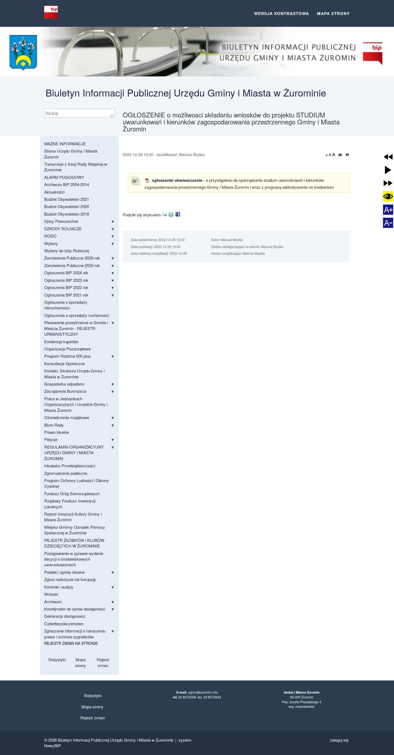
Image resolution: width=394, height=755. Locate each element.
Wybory (51, 243)
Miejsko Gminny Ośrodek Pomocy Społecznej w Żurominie (74, 529)
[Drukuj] (340, 155)
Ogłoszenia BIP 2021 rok (66, 295)
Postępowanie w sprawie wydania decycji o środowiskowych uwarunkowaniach (73, 559)
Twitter (172, 214)
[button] (388, 157)
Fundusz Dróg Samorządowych (72, 493)
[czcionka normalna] (330, 154)
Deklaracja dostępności (64, 616)
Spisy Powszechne (61, 221)
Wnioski (51, 594)
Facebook (178, 214)
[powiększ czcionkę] (333, 154)
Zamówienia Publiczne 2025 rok (72, 265)
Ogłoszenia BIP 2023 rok (66, 280)
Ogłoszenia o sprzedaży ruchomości (76, 315)
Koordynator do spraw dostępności (74, 609)
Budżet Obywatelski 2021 (66, 199)
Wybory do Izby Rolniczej (66, 250)
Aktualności (54, 192)
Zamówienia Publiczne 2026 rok (72, 258)
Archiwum (53, 601)
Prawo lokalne (56, 432)
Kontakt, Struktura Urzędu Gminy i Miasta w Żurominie (74, 373)
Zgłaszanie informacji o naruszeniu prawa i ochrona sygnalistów (74, 633)
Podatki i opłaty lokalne (64, 572)
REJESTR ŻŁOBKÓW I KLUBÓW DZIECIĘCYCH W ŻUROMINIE (74, 543)
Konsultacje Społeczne (64, 363)
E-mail (165, 214)
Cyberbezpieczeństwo (63, 623)
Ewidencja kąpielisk (61, 341)
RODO (50, 236)
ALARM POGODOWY (64, 177)
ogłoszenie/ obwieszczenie (176, 180)
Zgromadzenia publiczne (65, 473)
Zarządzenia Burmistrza (65, 391)
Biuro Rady (54, 425)
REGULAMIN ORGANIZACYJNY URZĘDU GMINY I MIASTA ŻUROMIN (74, 452)
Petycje (50, 439)
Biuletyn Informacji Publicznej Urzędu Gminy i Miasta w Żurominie (186, 92)
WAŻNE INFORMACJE (65, 143)
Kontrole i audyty (58, 587)
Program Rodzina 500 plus (67, 356)
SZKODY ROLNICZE (63, 228)
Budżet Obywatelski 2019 (66, 214)
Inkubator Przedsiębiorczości (69, 465)
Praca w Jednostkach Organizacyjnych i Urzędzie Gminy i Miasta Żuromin (75, 404)
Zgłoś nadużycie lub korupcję (70, 579)
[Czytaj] (347, 155)
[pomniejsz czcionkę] (327, 154)
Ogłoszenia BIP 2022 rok (66, 287)
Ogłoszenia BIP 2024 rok (66, 272)
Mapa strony (333, 13)
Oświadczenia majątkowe (66, 417)
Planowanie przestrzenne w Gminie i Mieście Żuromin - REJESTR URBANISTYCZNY (76, 328)
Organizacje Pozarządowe (67, 348)
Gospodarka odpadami (64, 384)
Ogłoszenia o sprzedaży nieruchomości (65, 304)
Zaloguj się (339, 740)
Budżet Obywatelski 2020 (66, 206)
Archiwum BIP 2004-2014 (66, 184)
